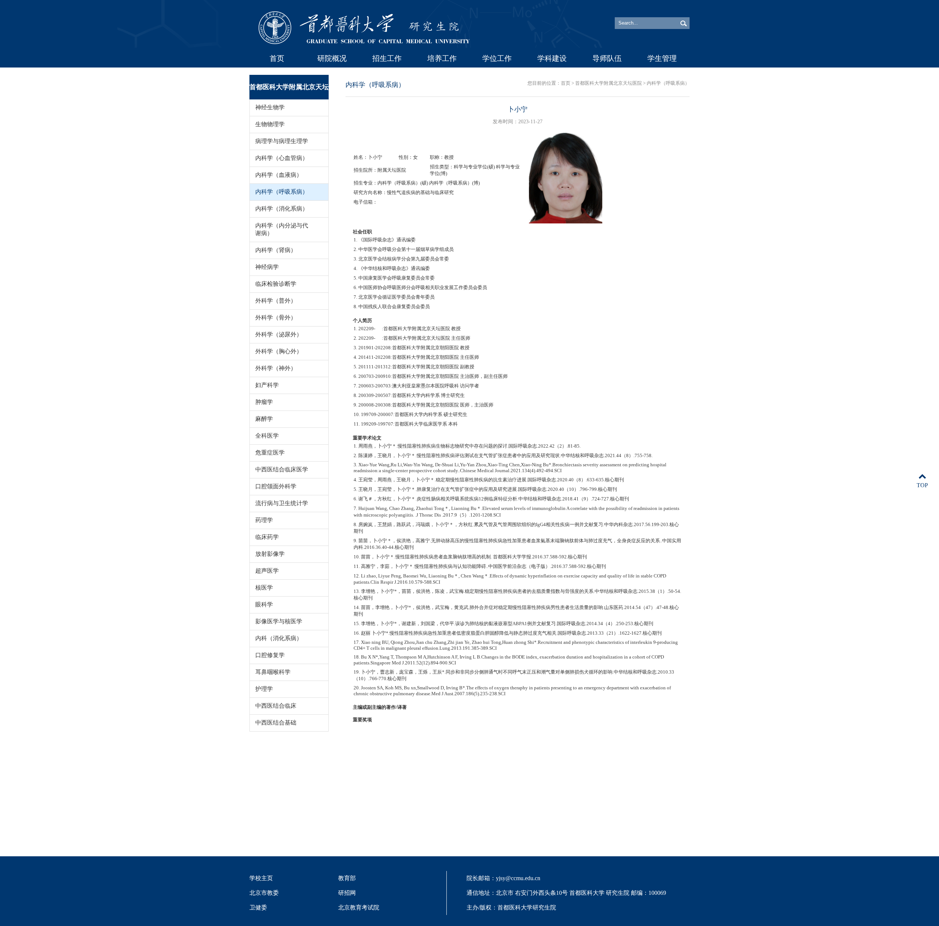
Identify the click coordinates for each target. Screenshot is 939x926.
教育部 (347, 878)
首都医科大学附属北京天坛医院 (608, 83)
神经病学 (267, 267)
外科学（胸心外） (278, 351)
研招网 (347, 893)
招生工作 (387, 58)
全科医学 (267, 436)
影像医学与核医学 (278, 621)
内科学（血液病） (278, 175)
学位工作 (497, 58)
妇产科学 (267, 385)
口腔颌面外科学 (275, 486)
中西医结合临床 (275, 706)
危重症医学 (270, 452)
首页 (277, 58)
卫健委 (258, 907)
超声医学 (267, 571)
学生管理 (662, 58)
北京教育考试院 (358, 907)
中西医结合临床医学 (281, 469)
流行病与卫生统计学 (281, 503)
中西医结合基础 (275, 722)
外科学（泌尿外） (278, 334)
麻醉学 (264, 419)
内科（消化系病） (278, 638)
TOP (922, 485)
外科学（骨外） (275, 317)
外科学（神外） (275, 368)
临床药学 (267, 537)
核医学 (264, 587)
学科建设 (552, 58)
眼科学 (264, 604)
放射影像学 (270, 554)
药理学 (264, 520)
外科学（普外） (275, 301)
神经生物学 (270, 107)
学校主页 (261, 878)
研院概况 (332, 58)
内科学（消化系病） (281, 208)
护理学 (264, 689)
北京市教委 (264, 893)
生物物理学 (270, 124)
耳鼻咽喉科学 (273, 672)
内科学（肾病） (275, 250)
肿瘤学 (264, 402)
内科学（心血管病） (281, 158)
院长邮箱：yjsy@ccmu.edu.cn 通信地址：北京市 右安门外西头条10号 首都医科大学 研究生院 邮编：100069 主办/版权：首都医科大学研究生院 (566, 893)
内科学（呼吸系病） (281, 192)
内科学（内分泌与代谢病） (281, 229)
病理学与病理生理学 (281, 141)
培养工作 (442, 58)
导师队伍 (607, 58)
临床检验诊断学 (275, 284)
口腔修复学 (270, 655)
